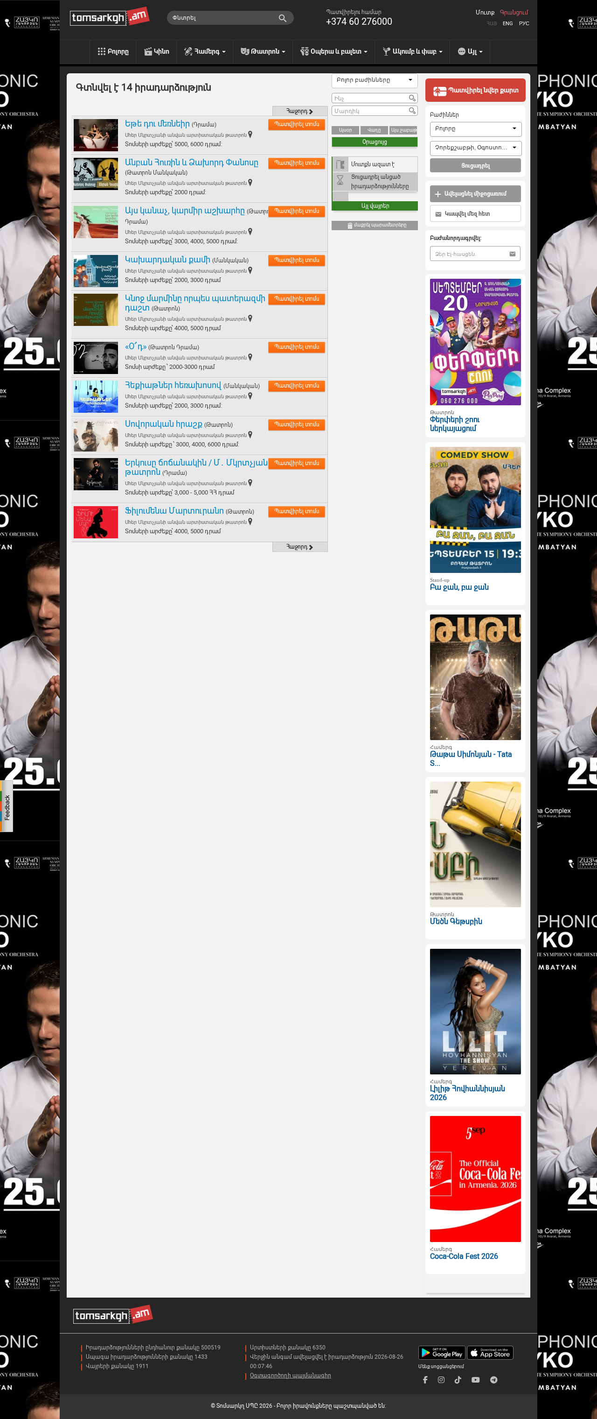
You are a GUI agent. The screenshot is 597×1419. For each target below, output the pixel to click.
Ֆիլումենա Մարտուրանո (174, 510)
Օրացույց (374, 142)
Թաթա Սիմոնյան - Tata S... (471, 759)
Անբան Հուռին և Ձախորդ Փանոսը (191, 162)
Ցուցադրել (475, 165)
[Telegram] (494, 1380)
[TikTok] (458, 1380)
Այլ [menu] (473, 51)
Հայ (491, 24)
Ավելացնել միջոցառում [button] (475, 194)
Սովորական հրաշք (163, 424)
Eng (508, 24)
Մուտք (485, 12)
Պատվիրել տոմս (296, 124)
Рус (524, 24)
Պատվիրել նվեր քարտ (483, 90)
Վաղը (374, 130)
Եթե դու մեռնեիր (157, 123)
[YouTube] (476, 1380)
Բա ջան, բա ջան (459, 587)
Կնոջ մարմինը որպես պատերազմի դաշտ (195, 302)
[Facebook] (425, 1380)
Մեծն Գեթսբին (456, 921)
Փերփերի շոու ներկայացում (454, 424)
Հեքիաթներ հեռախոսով (173, 385)
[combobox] (375, 80)
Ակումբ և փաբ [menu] (415, 51)
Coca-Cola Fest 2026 (464, 1256)
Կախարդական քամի (167, 259)
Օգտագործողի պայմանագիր (290, 1375)
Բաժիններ (444, 115)
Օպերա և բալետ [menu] (337, 51)
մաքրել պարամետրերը (380, 224)
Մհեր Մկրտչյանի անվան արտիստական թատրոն (186, 135)
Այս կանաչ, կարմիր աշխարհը (185, 210)
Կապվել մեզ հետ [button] (467, 214)
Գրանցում (514, 12)
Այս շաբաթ (404, 130)
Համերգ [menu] (207, 51)
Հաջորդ (296, 111)
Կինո (161, 51)
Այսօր (345, 130)
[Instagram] (441, 1380)
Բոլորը (118, 51)
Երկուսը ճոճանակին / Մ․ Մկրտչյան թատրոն (196, 467)
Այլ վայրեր (375, 206)
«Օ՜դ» (135, 346)
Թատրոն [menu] (266, 51)
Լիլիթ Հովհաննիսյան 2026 (467, 1093)
